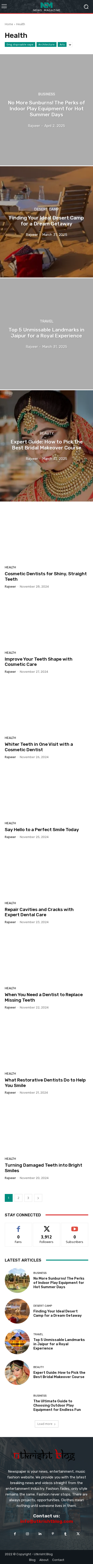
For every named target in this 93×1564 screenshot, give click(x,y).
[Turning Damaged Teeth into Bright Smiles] (46, 1127)
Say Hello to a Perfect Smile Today (42, 829)
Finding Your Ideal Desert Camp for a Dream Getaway (57, 1313)
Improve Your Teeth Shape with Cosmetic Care (38, 661)
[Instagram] (27, 1534)
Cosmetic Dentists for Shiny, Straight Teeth (46, 576)
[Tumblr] (65, 1534)
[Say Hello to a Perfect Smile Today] (46, 792)
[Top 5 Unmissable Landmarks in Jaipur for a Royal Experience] (46, 334)
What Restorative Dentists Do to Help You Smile (45, 1082)
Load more (44, 1424)
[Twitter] (78, 1534)
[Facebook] (14, 1534)
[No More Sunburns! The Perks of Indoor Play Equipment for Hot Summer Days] (46, 110)
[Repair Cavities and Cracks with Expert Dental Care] (46, 872)
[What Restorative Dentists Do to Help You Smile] (46, 1042)
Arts (62, 44)
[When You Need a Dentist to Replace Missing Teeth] (46, 957)
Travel (46, 321)
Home (9, 24)
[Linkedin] (40, 1534)
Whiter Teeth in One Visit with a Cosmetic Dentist (39, 746)
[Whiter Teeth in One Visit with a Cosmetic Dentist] (46, 706)
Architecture (46, 44)
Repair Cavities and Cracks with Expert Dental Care (39, 912)
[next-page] (38, 1198)
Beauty (47, 433)
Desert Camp (46, 209)
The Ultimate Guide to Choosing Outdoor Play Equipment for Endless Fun (57, 1405)
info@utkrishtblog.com (46, 1521)
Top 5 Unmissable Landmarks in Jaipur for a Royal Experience (59, 1344)
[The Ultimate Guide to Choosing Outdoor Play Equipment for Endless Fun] (17, 1403)
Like (18, 1226)
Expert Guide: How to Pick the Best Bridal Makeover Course (59, 1374)
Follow (46, 1226)
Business (46, 94)
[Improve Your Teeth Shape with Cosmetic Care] (46, 621)
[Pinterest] (52, 1534)
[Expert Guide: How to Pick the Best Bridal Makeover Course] (46, 446)
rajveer (10, 586)
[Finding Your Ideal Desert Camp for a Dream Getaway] (46, 222)
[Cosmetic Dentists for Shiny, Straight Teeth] (46, 536)
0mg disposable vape (20, 44)
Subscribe (74, 1226)
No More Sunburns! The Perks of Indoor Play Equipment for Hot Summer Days (58, 1282)
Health (10, 567)
